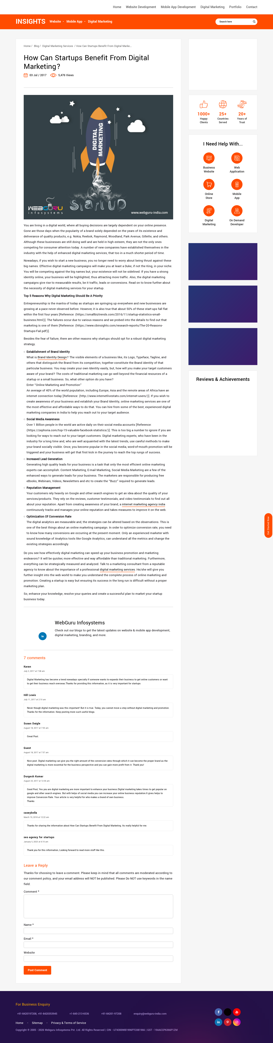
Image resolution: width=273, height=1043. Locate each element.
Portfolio (235, 7)
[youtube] (237, 1012)
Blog (36, 46)
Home (117, 7)
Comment (31, 891)
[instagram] (237, 1022)
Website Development (141, 7)
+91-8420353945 (47, 1014)
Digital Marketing (212, 7)
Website (29, 952)
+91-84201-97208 (111, 1014)
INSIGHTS (31, 21)
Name (29, 925)
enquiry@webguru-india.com (150, 1014)
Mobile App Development (178, 7)
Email (28, 939)
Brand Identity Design (52, 357)
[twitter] (227, 1012)
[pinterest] (227, 1022)
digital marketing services (117, 569)
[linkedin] (218, 1022)
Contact (251, 7)
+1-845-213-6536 (79, 1014)
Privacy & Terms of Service (68, 1023)
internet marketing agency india (143, 504)
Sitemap (37, 1023)
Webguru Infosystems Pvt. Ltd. (63, 1030)
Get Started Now (268, 525)
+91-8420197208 (26, 1014)
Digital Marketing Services (57, 46)
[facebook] (218, 1012)
